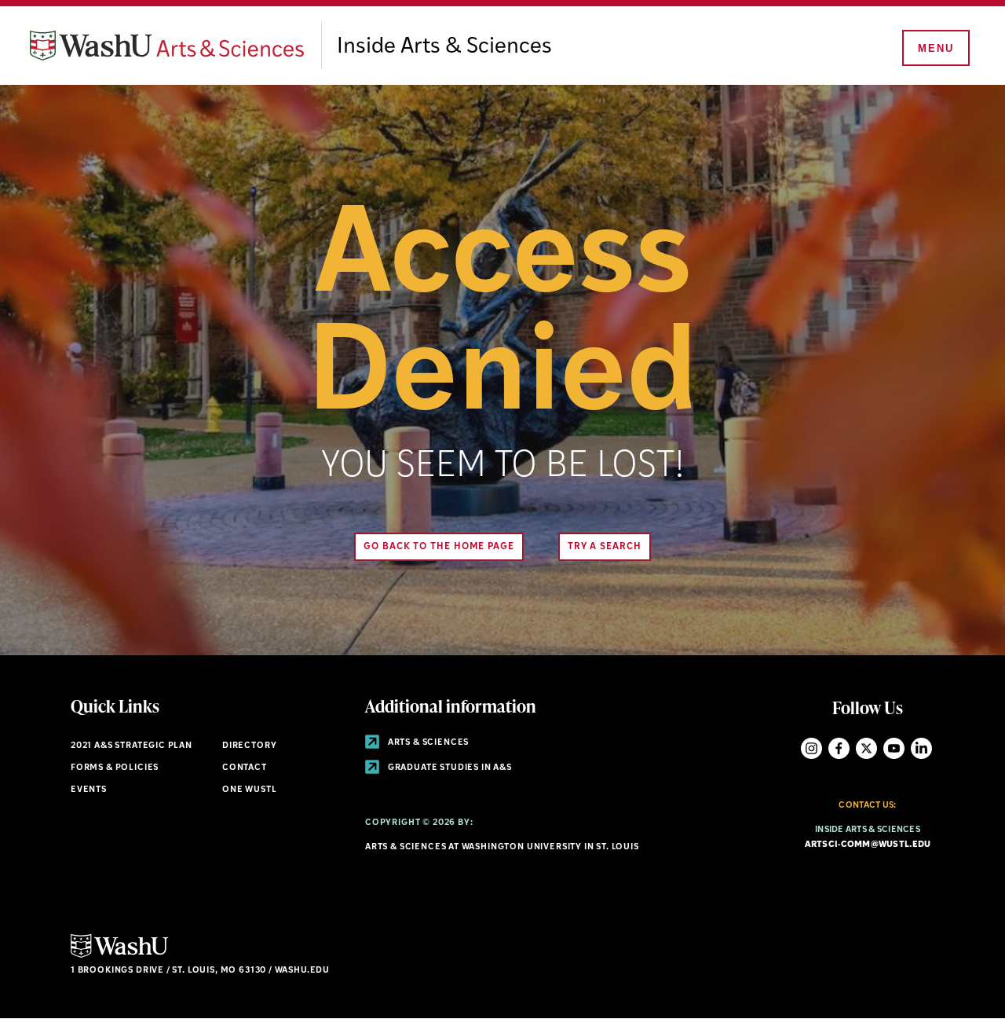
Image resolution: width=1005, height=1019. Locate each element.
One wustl (249, 790)
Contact (244, 768)
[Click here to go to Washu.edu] (119, 955)
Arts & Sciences (427, 743)
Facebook (839, 748)
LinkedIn (921, 748)
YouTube (893, 748)
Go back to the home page (439, 547)
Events (89, 790)
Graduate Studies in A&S (449, 768)
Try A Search (604, 547)
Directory (249, 746)
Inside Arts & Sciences (444, 47)
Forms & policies (115, 768)
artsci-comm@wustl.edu (868, 845)
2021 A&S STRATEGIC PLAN (131, 746)
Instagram (811, 748)
